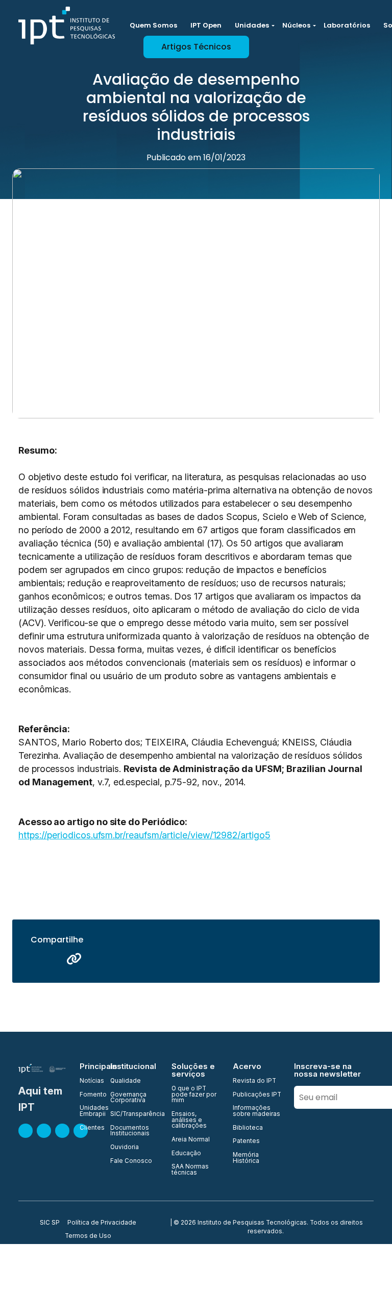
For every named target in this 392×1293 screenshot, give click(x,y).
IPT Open (206, 25)
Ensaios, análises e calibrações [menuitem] (189, 1120)
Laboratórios (347, 25)
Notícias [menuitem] (89, 1081)
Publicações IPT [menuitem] (257, 1095)
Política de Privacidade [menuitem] (101, 1223)
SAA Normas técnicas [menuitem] (190, 1170)
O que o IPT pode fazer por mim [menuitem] (194, 1095)
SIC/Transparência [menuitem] (134, 1114)
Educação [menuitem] (186, 1154)
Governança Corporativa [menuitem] (128, 1098)
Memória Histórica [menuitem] (246, 1158)
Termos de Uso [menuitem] (88, 1236)
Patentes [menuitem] (246, 1141)
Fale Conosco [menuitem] (131, 1161)
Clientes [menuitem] (89, 1128)
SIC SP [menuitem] (50, 1223)
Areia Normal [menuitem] (191, 1140)
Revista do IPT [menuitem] (254, 1081)
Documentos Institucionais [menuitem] (130, 1131)
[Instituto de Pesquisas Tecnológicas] (66, 25)
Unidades (252, 25)
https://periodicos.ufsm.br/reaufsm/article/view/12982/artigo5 (144, 835)
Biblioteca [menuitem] (248, 1128)
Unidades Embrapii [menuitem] (89, 1111)
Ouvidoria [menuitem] (124, 1148)
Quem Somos (153, 25)
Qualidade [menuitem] (125, 1081)
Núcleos (296, 25)
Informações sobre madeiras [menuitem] (256, 1111)
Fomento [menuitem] (89, 1095)
